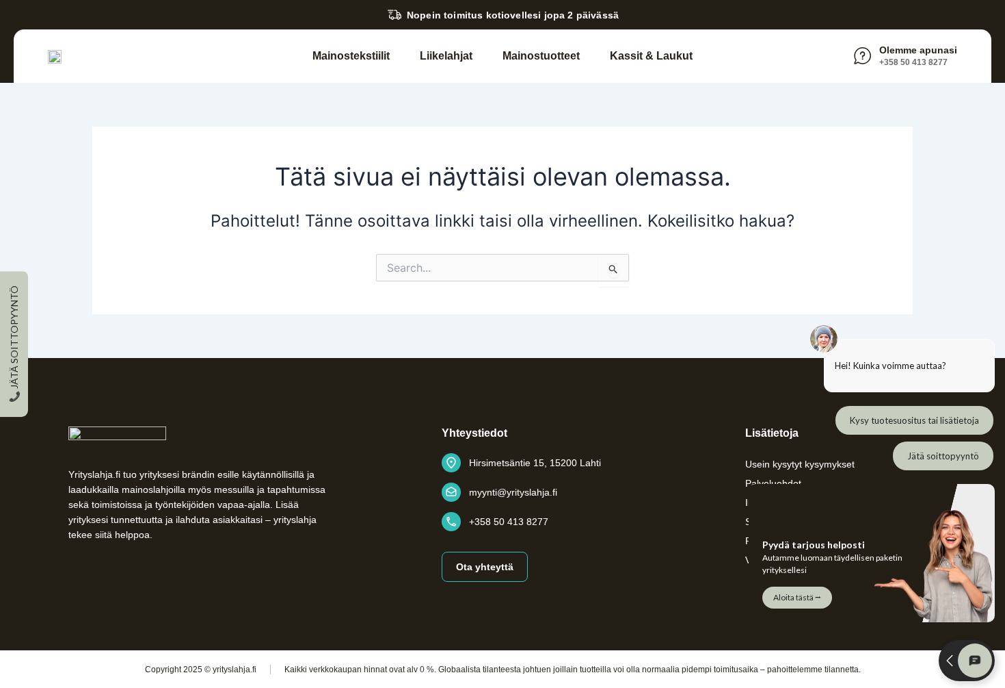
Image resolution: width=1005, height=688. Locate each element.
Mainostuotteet (541, 56)
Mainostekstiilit (351, 56)
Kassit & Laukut (651, 56)
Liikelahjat (446, 56)
